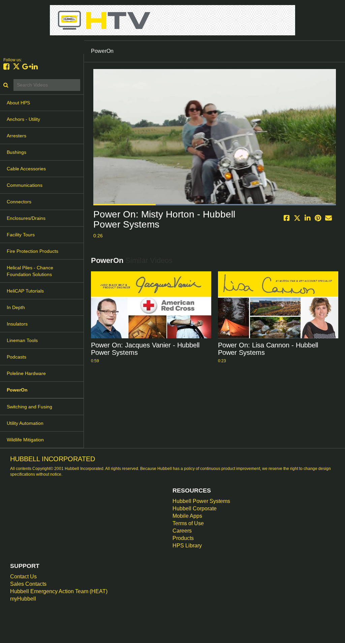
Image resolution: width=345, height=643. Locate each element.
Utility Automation (25, 423)
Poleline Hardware (26, 373)
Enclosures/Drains (26, 218)
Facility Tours (21, 234)
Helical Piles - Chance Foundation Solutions (30, 271)
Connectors (19, 201)
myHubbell (23, 599)
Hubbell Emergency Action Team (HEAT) (58, 591)
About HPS (18, 102)
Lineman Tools (22, 340)
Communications (24, 185)
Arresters (16, 135)
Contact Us (23, 576)
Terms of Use (188, 523)
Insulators (17, 324)
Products (183, 538)
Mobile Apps (187, 516)
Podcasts (16, 357)
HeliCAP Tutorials (25, 291)
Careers (182, 531)
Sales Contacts (28, 584)
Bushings (16, 152)
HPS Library (187, 545)
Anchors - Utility (23, 119)
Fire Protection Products (32, 251)
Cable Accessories (26, 168)
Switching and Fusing (29, 406)
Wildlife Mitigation (25, 439)
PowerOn (17, 390)
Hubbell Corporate (194, 508)
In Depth (16, 307)
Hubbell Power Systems (201, 501)
